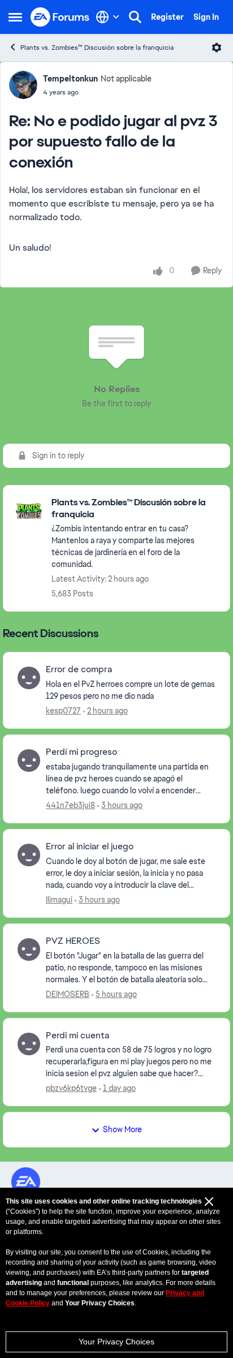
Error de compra (79, 669)
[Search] (135, 17)
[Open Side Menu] (15, 16)
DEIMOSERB (67, 994)
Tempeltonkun (70, 79)
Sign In (206, 17)
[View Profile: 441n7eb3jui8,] (29, 760)
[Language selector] (107, 17)
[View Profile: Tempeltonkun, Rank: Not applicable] (23, 85)
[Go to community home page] (60, 17)
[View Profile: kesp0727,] (29, 678)
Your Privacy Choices (116, 1341)
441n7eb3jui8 (70, 805)
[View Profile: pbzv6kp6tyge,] (29, 1044)
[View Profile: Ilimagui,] (29, 855)
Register (167, 17)
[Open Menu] (217, 47)
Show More (122, 1129)
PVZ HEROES (73, 941)
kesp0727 (63, 711)
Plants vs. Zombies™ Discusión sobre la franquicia (97, 47)
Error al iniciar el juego (89, 846)
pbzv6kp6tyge (71, 1088)
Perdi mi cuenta (77, 1035)
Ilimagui (59, 900)
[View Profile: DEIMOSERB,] (29, 949)
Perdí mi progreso (81, 752)
